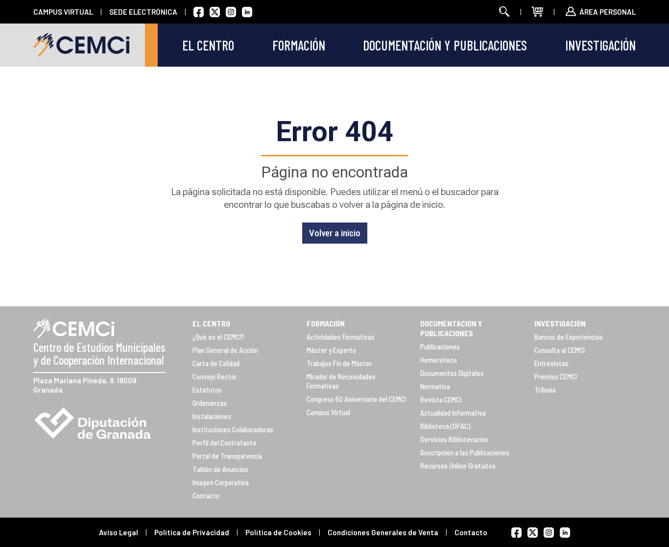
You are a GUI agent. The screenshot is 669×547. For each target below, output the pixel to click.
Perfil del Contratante (224, 442)
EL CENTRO (211, 323)
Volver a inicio (334, 233)
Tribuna (545, 389)
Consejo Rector (214, 376)
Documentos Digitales (452, 373)
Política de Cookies (278, 532)
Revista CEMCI (440, 399)
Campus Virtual (328, 412)
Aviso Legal (118, 532)
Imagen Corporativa (220, 482)
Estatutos (207, 389)
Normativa (435, 386)
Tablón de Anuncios (220, 469)
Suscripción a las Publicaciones (464, 452)
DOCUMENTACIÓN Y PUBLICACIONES (451, 328)
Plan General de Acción (225, 350)
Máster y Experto (331, 350)
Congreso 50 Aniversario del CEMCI (356, 399)
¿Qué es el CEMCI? (218, 336)
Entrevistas (551, 363)
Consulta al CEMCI (559, 350)
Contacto (205, 495)
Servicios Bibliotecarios (454, 439)
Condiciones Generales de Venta (383, 532)
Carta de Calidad (215, 363)
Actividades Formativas (341, 336)
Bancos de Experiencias (568, 336)
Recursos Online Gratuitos (458, 465)
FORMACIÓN (326, 323)
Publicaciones (440, 346)
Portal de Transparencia (227, 455)
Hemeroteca (438, 359)
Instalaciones (211, 416)
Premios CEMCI (555, 376)
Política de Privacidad (191, 532)
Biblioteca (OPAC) (445, 426)
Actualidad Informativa (453, 412)
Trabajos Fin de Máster (339, 363)
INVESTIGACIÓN (560, 323)
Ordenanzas (209, 402)
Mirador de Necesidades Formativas (341, 381)
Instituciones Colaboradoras (232, 429)
